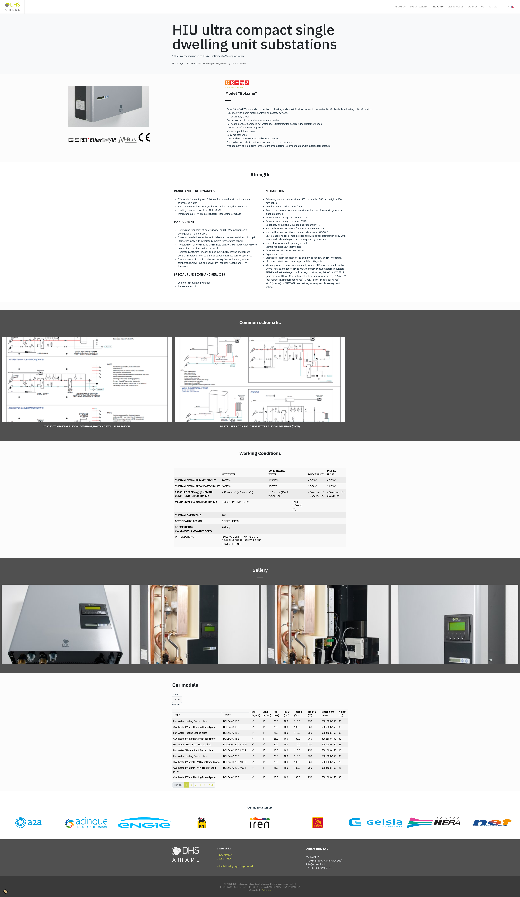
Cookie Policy (224, 858)
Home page (177, 63)
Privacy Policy (224, 855)
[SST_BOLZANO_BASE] (65, 624)
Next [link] (211, 785)
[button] (5, 891)
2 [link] (191, 785)
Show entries (176, 699)
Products (191, 63)
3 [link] (195, 785)
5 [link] (205, 785)
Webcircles (266, 890)
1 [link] (186, 785)
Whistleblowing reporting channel (235, 866)
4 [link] (200, 785)
